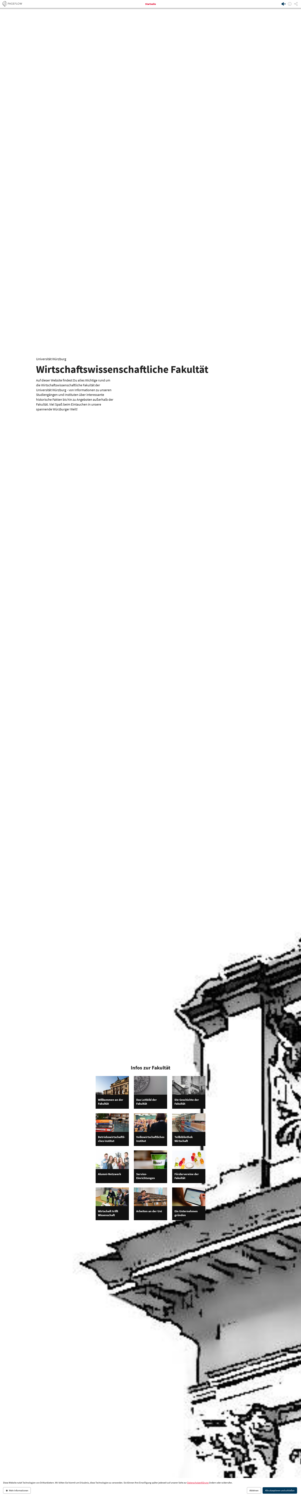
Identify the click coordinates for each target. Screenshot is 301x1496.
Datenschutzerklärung (198, 1482)
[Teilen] (296, 4)
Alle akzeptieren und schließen (280, 1490)
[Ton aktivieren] (283, 4)
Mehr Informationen (18, 1490)
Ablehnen (254, 1490)
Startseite (150, 3)
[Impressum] (290, 4)
